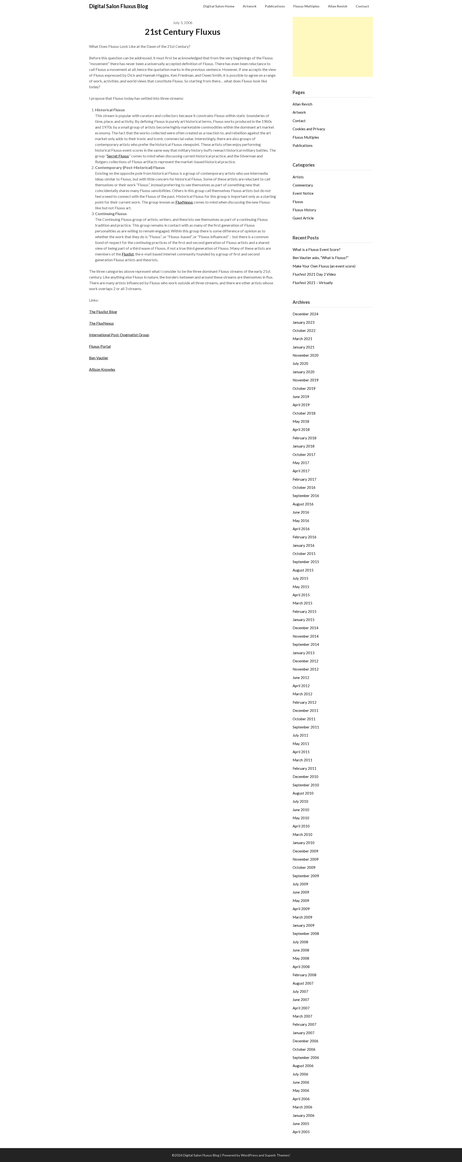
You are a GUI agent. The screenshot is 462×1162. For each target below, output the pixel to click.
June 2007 (301, 999)
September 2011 (306, 727)
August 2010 (303, 793)
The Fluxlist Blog (103, 311)
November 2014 (306, 636)
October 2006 (304, 1049)
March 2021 (302, 338)
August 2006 (303, 1065)
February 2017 (304, 479)
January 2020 (303, 372)
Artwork (250, 6)
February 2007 (304, 1024)
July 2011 (300, 735)
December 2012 (305, 661)
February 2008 (304, 975)
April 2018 (301, 429)
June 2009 (301, 892)
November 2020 (306, 355)
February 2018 (304, 438)
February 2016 (304, 537)
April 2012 (301, 686)
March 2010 (302, 834)
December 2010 (305, 776)
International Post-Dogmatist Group (119, 334)
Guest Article (303, 218)
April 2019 (301, 405)
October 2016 (304, 487)
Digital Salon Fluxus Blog (118, 6)
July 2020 (300, 363)
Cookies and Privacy (309, 129)
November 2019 (306, 380)
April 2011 (301, 752)
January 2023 (303, 322)
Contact (362, 6)
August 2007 (303, 983)
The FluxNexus (101, 323)
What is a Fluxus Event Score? (316, 249)
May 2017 (301, 462)
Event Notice (303, 193)
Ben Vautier (98, 357)
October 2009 (304, 867)
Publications (275, 6)
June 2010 (301, 810)
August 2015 (303, 570)
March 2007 (302, 1016)
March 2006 (302, 1107)
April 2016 (301, 529)
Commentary (303, 185)
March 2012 (302, 694)
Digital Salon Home (218, 6)
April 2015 (301, 595)
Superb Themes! (277, 1155)
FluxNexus (184, 202)
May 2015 (301, 586)
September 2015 (306, 561)
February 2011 (304, 768)
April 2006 (301, 1099)
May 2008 (301, 958)
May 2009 (301, 900)
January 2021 (303, 347)
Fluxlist (128, 254)
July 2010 (300, 801)
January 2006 (303, 1115)
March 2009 (302, 917)
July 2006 (300, 1074)
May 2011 (301, 743)
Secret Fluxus (118, 156)
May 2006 (301, 1090)
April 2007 (301, 1008)
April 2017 (301, 471)
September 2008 (306, 933)
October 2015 (304, 553)
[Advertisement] (333, 47)
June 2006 (301, 1082)
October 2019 (304, 388)
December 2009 (305, 851)
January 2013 (303, 653)
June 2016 (301, 512)
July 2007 (300, 991)
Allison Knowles (102, 369)
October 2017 (304, 454)
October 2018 (304, 413)
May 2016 (301, 520)
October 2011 (304, 719)
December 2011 (305, 710)
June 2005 (301, 1123)
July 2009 (300, 884)
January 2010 (303, 842)
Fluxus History (304, 210)
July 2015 (300, 578)
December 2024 (305, 314)
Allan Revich (337, 6)
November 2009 (306, 859)
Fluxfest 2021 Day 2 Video (314, 274)
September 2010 (306, 785)
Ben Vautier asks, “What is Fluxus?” (320, 257)
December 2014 (305, 628)
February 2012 (304, 702)
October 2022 (304, 330)
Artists (298, 177)
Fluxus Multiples (306, 6)
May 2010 (301, 818)
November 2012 (306, 669)
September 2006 (306, 1057)
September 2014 (306, 644)
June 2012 (301, 677)
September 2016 (306, 495)
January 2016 (303, 545)
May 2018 (301, 421)
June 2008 (301, 950)
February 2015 (304, 611)
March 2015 (302, 603)
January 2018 (303, 446)
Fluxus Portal (100, 346)
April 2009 (301, 909)
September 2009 (306, 876)
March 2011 (302, 760)
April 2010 (301, 826)
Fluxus (298, 201)
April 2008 (301, 966)
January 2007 (303, 1033)
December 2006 (305, 1041)
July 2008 (300, 942)
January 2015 (303, 619)
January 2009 (303, 925)
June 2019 (301, 396)
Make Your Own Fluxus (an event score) (324, 266)
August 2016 (303, 504)
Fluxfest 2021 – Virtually (313, 282)
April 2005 (301, 1132)
